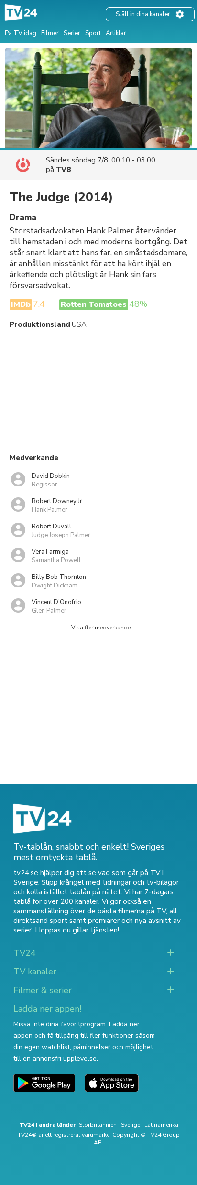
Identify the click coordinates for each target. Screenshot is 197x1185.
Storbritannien (98, 1125)
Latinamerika (161, 1125)
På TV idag (20, 33)
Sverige (130, 1125)
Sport (93, 33)
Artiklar (116, 33)
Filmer (50, 33)
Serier (72, 33)
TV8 (63, 169)
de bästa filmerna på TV (126, 911)
